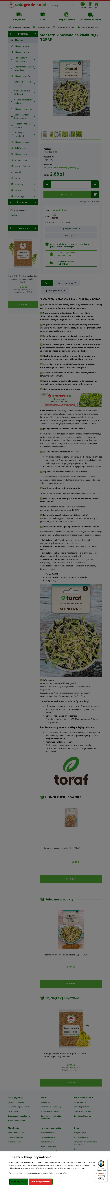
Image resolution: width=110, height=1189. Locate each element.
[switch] (101, 1178)
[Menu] (105, 1160)
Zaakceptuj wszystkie (41, 1181)
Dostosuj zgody (18, 1181)
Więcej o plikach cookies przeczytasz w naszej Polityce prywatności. (38, 1173)
